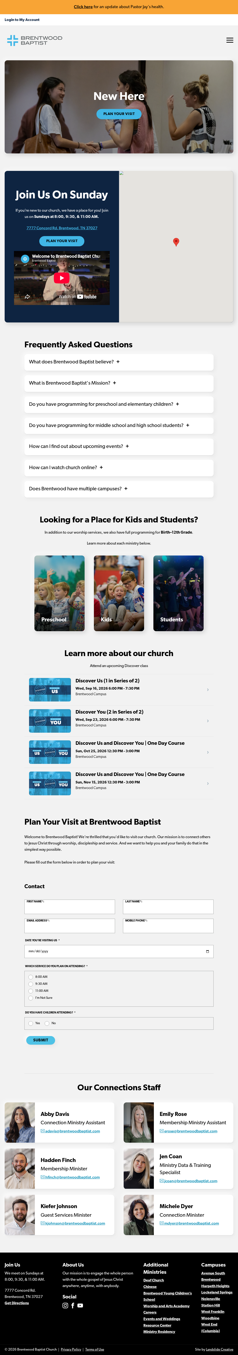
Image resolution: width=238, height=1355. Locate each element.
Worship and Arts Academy (166, 1306)
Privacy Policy (71, 1350)
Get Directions (17, 1303)
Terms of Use (94, 1350)
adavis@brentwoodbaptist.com (72, 1131)
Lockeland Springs (216, 1292)
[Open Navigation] (229, 40)
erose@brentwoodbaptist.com (190, 1131)
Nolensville (210, 1299)
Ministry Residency (159, 1332)
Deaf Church (153, 1280)
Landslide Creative (219, 1350)
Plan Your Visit (119, 114)
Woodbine (210, 1318)
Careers (149, 1312)
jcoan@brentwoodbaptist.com (190, 1181)
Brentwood (211, 1280)
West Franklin (212, 1312)
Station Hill (210, 1306)
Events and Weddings (161, 1319)
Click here (83, 6)
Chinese (150, 1287)
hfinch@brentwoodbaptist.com (72, 1177)
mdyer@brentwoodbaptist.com (191, 1223)
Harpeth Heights (215, 1286)
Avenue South (213, 1273)
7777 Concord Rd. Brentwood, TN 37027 (61, 228)
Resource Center (157, 1326)
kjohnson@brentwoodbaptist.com (75, 1223)
